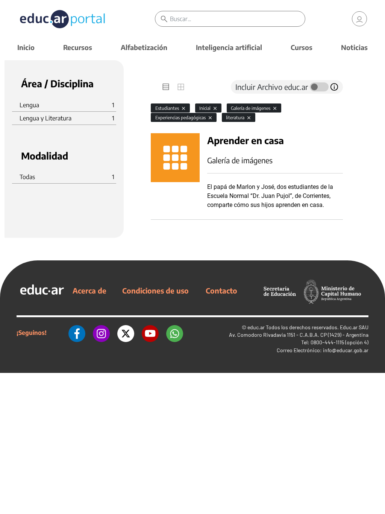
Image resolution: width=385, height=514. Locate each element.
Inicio (26, 47)
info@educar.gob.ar (345, 350)
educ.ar (256, 327)
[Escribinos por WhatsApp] (174, 332)
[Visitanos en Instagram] (101, 332)
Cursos (301, 47)
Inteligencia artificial (229, 47)
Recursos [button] (77, 47)
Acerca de (89, 290)
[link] (359, 18)
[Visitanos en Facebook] (76, 332)
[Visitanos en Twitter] (125, 332)
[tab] (165, 87)
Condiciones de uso (155, 290)
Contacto (221, 290)
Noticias (354, 47)
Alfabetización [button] (144, 47)
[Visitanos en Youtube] (150, 332)
